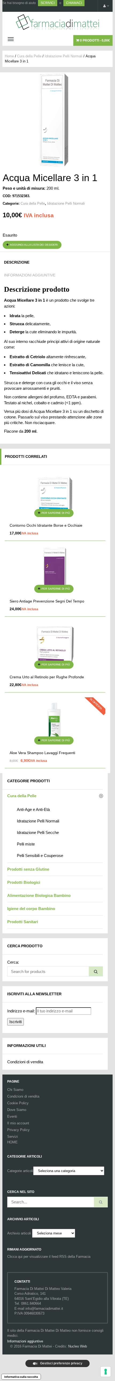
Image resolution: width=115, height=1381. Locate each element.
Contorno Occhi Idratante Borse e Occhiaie (46, 525)
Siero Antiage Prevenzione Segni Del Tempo (47, 601)
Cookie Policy (18, 1103)
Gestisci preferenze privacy (60, 1363)
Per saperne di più (55, 512)
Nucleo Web (77, 1346)
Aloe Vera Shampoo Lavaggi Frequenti (42, 753)
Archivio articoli (19, 1233)
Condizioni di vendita (25, 1062)
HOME (12, 1142)
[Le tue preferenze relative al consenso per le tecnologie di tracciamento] (106, 1372)
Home (9, 56)
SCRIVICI (48, 3)
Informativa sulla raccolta (21, 1376)
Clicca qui (14, 1257)
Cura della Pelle (29, 56)
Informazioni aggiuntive (29, 275)
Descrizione (16, 262)
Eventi (12, 1116)
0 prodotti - (94, 40)
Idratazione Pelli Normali (63, 56)
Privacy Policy (18, 1130)
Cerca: (13, 962)
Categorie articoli (20, 1171)
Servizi (12, 1137)
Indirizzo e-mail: (21, 1011)
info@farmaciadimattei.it (44, 1309)
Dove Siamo (16, 1110)
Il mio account (18, 1123)
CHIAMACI (74, 3)
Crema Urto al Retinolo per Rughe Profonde (47, 677)
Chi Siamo (15, 1090)
